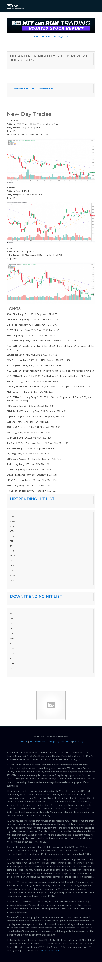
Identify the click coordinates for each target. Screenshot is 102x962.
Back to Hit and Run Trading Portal (51, 36)
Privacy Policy (54, 741)
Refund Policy (66, 741)
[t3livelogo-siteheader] (15, 6)
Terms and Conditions (38, 741)
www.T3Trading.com (48, 950)
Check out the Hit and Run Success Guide (37, 88)
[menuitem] (91, 6)
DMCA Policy (78, 741)
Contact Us (23, 741)
